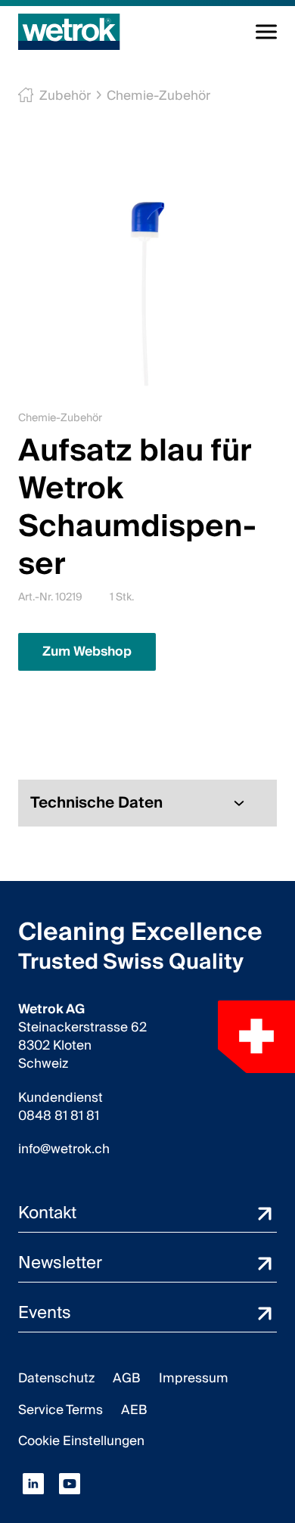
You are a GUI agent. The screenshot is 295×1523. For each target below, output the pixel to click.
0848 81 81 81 (58, 1116)
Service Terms (60, 1410)
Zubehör (65, 95)
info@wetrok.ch (64, 1149)
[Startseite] (69, 32)
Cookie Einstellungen (81, 1440)
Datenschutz (56, 1378)
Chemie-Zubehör (158, 95)
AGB (127, 1378)
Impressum (193, 1378)
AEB (134, 1410)
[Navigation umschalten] (266, 32)
